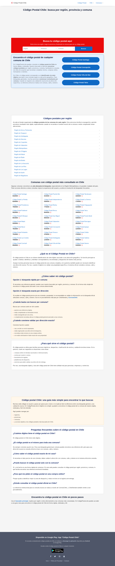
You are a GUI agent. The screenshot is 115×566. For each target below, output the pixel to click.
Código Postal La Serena (83, 199)
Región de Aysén (19, 172)
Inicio (47, 561)
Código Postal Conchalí (20, 243)
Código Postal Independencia (53, 199)
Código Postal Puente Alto (52, 194)
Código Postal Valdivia (82, 238)
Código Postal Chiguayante (84, 205)
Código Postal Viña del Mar (81, 75)
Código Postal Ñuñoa (50, 205)
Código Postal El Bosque (20, 216)
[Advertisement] (57, 24)
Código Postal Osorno (82, 243)
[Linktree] (64, 556)
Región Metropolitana (20, 148)
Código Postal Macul (19, 227)
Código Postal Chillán (82, 232)
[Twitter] (55, 556)
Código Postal (82, 3)
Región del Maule (19, 154)
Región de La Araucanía (21, 163)
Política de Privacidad (56, 561)
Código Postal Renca (50, 210)
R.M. (91, 3)
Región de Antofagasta (21, 136)
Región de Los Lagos (20, 169)
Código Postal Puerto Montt (84, 216)
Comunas (99, 3)
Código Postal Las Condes (21, 238)
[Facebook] (50, 556)
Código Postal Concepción (80, 67)
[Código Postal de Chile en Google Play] (57, 550)
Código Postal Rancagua (83, 221)
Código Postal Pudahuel (20, 210)
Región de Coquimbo (20, 142)
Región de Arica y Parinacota (23, 130)
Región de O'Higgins (20, 151)
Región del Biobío (19, 160)
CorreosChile (72, 297)
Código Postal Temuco (51, 232)
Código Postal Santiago (80, 60)
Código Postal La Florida (20, 199)
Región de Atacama (20, 139)
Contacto (66, 561)
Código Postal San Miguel (52, 216)
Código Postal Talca (81, 82)
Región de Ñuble (19, 157)
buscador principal (22, 501)
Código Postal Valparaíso (51, 221)
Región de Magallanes (21, 175)
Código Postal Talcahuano (83, 194)
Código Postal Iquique (82, 227)
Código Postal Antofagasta (52, 238)
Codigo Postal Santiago (20, 194)
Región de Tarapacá (20, 133)
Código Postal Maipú (19, 221)
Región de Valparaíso (20, 145)
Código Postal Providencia (21, 205)
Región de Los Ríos (20, 166)
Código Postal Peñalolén (20, 232)
